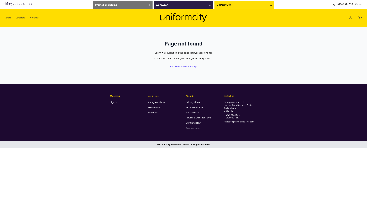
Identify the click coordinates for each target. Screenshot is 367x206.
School (8, 17)
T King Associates (156, 102)
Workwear (34, 17)
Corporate (20, 17)
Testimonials (154, 107)
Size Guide (153, 112)
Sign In (113, 102)
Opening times (193, 128)
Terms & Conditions (195, 107)
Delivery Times (193, 102)
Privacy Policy (192, 112)
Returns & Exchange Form (198, 117)
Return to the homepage (183, 66)
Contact (359, 4)
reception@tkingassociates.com (239, 121)
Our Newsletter (193, 122)
